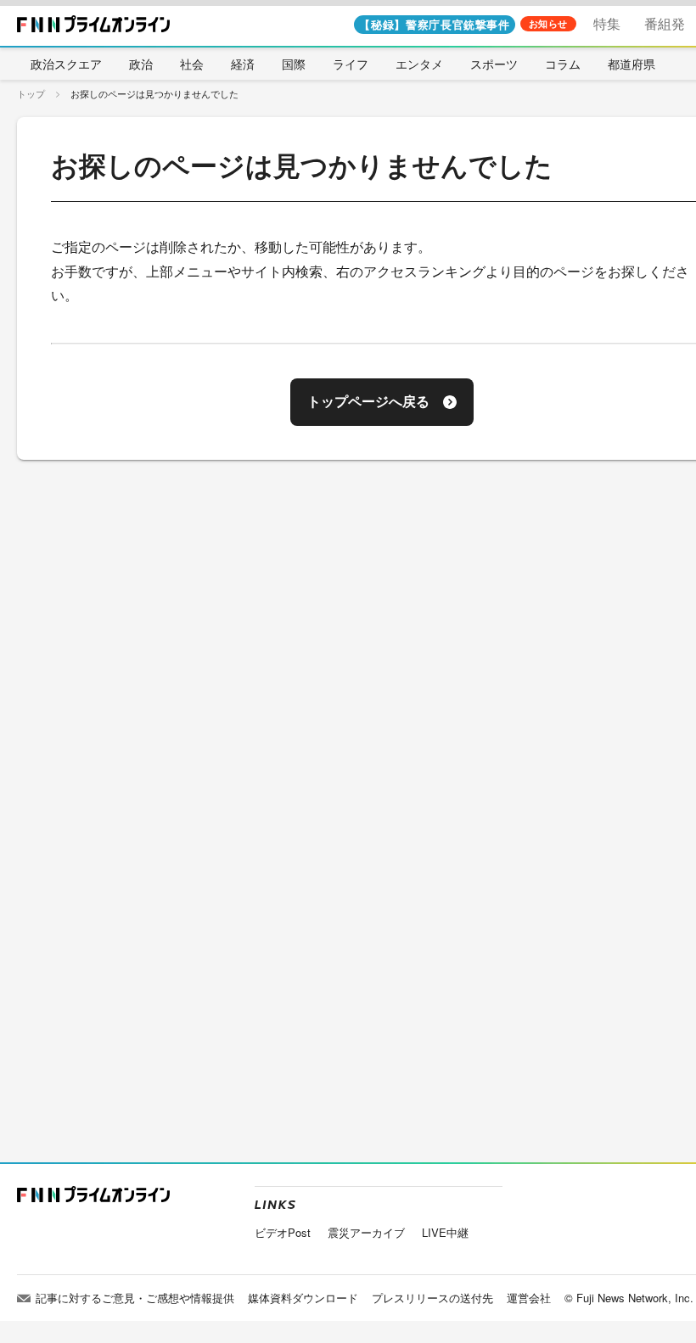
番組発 (664, 23)
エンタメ (419, 63)
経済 (243, 63)
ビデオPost (283, 1232)
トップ (31, 93)
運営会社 (529, 1298)
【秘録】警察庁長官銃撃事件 (434, 24)
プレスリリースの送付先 (432, 1298)
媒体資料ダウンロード (303, 1298)
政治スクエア (66, 63)
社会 (192, 63)
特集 (606, 23)
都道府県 (631, 63)
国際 (294, 63)
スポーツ (494, 63)
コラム (563, 63)
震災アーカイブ (366, 1232)
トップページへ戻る (368, 402)
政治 (141, 63)
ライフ (350, 63)
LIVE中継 (445, 1232)
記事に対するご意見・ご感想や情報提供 (135, 1298)
